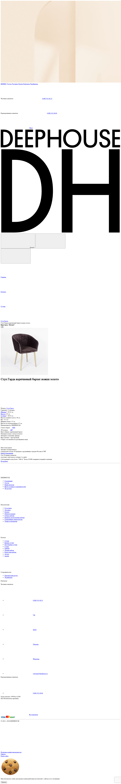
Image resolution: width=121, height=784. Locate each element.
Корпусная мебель (10, 552)
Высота (3, 414)
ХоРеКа (7, 548)
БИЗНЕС (4, 84)
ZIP (11, 430)
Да (2, 327)
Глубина (3, 416)
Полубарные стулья (11, 545)
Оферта (3, 754)
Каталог (32, 247)
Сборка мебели (9, 516)
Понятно (4, 782)
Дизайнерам (34, 84)
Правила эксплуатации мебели (14, 517)
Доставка (15, 84)
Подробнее (4, 461)
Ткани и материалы (11, 521)
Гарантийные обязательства (13, 519)
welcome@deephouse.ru (40, 674)
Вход (31, 128)
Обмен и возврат (10, 514)
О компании (8, 481)
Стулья (7, 541)
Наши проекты (9, 485)
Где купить (8, 508)
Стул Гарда (10, 408)
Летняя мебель (9, 550)
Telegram (35, 644)
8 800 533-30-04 (52, 113)
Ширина (3, 412)
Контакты (26, 84)
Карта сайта (4, 756)
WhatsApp (36, 659)
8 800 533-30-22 (47, 98)
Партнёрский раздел (11, 575)
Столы (7, 546)
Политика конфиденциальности (11, 752)
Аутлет (7, 554)
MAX (34, 630)
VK (34, 615)
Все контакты (33, 715)
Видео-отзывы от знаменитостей (15, 487)
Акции (7, 556)
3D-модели (8, 488)
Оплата (20, 84)
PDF (13, 428)
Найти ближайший (7, 453)
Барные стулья (9, 543)
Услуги (9, 84)
